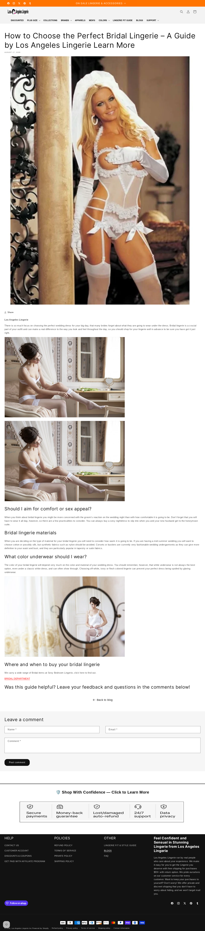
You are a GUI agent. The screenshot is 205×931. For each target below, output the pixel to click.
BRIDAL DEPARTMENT (17, 678)
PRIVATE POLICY (63, 856)
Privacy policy (72, 928)
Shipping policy (104, 928)
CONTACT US (12, 845)
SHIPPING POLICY (64, 861)
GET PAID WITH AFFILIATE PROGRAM (25, 861)
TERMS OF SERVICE (65, 850)
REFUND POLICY (63, 845)
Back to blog (105, 699)
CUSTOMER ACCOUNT (17, 850)
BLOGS (108, 850)
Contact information (122, 928)
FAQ (106, 856)
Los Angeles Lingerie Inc (22, 928)
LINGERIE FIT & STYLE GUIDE (120, 845)
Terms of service (88, 928)
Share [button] (11, 312)
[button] (33, 20)
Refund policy (57, 928)
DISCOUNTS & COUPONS (18, 856)
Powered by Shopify (40, 928)
